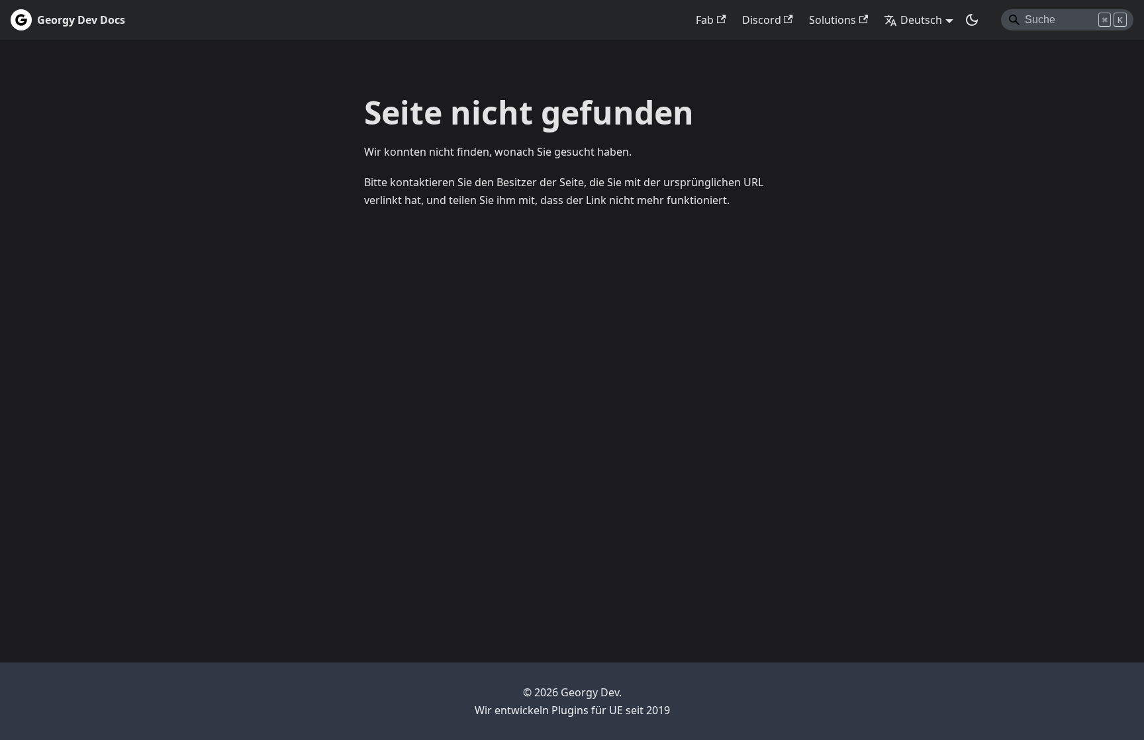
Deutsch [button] (921, 20)
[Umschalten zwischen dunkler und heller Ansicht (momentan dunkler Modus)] (971, 19)
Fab (705, 20)
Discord (761, 20)
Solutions (832, 20)
